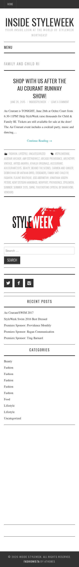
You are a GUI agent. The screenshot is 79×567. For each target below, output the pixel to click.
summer (8, 187)
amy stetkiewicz (31, 159)
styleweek (68, 182)
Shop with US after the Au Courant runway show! (39, 88)
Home (10, 4)
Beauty (8, 361)
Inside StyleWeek (39, 21)
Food (7, 399)
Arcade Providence (51, 159)
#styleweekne (62, 154)
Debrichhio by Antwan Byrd (19, 173)
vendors (8, 192)
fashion (8, 178)
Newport (43, 182)
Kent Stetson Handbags (24, 182)
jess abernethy (40, 178)
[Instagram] (29, 283)
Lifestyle (23, 154)
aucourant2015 (13, 168)
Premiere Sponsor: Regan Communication (29, 332)
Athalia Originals (39, 163)
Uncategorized (37, 154)
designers (41, 173)
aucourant (56, 163)
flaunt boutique (23, 178)
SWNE (32, 187)
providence (55, 182)
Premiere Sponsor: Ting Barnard (23, 338)
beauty (26, 168)
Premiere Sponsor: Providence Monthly (27, 325)
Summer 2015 (21, 187)
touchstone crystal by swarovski (54, 187)
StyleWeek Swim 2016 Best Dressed (25, 319)
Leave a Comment (60, 102)
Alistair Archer (12, 159)
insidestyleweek (37, 102)
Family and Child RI (58, 173)
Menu (8, 47)
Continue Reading (39, 141)
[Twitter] (8, 283)
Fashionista (32, 561)
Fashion (13, 154)
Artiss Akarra (21, 163)
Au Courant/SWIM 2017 (18, 313)
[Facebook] (19, 283)
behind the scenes (41, 168)
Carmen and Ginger (62, 168)
